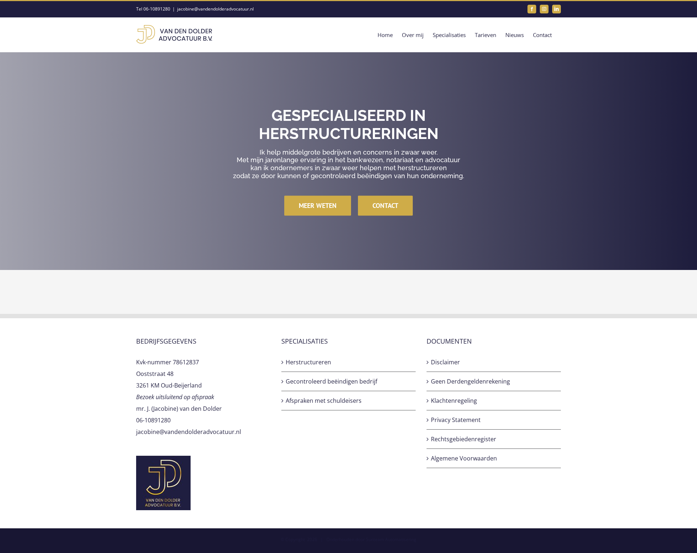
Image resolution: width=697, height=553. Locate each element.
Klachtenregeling (454, 401)
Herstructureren (308, 362)
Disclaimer (445, 362)
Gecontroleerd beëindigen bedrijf (331, 381)
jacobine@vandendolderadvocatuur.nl (215, 9)
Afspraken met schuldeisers (324, 401)
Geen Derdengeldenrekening (470, 381)
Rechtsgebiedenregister (463, 439)
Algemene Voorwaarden (464, 458)
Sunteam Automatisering (391, 539)
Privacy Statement (456, 420)
